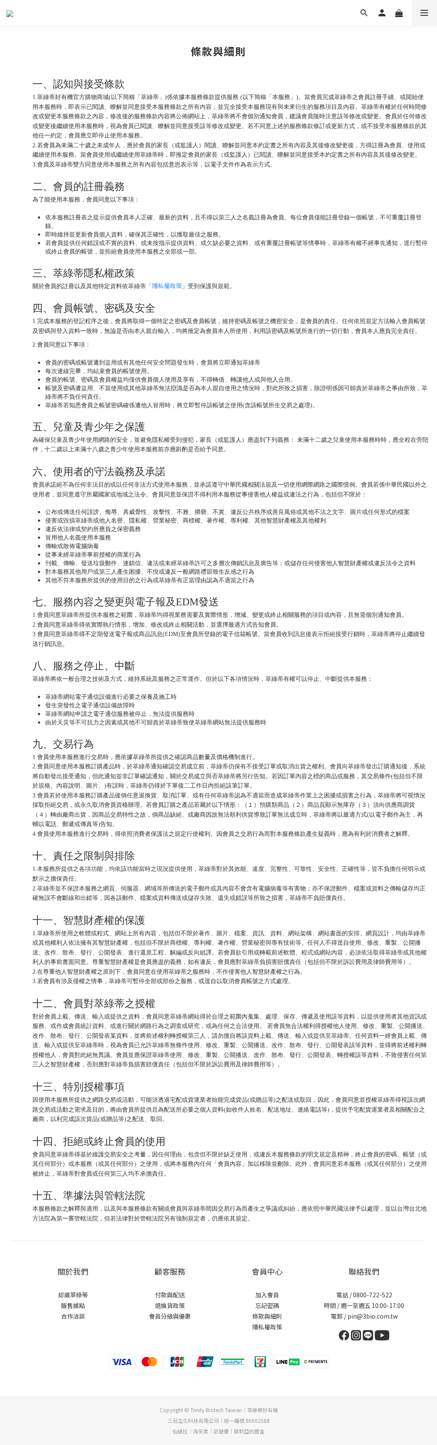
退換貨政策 (170, 1305)
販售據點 (73, 1305)
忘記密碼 (267, 1305)
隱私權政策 (167, 285)
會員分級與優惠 (170, 1316)
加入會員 (267, 1294)
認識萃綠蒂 (73, 1294)
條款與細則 (267, 1316)
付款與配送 (170, 1294)
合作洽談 (73, 1316)
